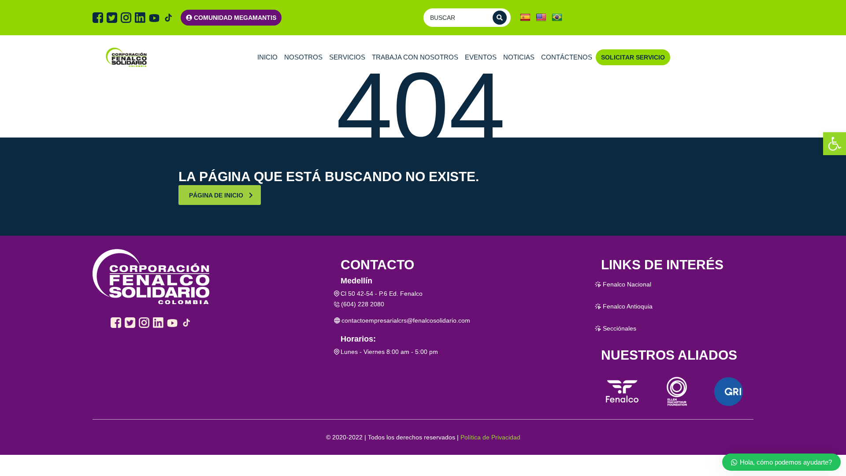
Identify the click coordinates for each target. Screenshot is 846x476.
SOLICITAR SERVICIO (633, 57)
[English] (541, 17)
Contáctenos (566, 57)
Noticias (518, 57)
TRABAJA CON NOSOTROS (415, 57)
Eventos (481, 57)
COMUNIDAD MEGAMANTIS (235, 17)
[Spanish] (525, 17)
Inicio (267, 57)
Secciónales (619, 328)
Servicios (347, 57)
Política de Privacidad (490, 437)
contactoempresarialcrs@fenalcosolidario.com (405, 320)
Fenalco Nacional (627, 284)
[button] (834, 143)
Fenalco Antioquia (628, 306)
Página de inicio (216, 195)
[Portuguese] (557, 17)
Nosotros (303, 57)
